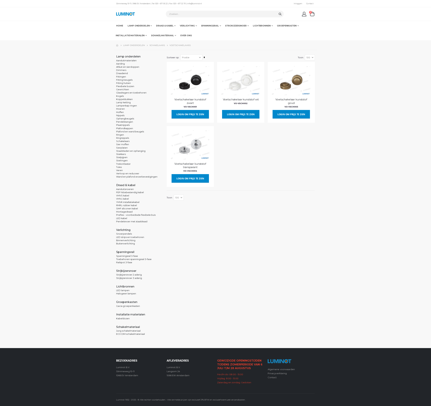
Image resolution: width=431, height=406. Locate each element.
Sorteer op (173, 57)
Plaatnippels (123, 125)
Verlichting (123, 230)
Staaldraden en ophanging (130, 151)
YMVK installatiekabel (127, 202)
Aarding (120, 63)
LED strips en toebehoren (130, 237)
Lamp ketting (123, 102)
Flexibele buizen (125, 86)
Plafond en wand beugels (130, 131)
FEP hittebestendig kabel (130, 192)
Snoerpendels (124, 234)
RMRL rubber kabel (126, 205)
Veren (119, 170)
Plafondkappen (124, 128)
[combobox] (225, 14)
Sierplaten (122, 148)
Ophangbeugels (125, 118)
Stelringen (122, 160)
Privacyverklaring (277, 373)
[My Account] (304, 14)
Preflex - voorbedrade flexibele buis (136, 215)
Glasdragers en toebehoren (131, 92)
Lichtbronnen (125, 286)
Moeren (120, 109)
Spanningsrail (125, 252)
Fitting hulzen (123, 83)
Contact (309, 3)
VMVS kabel (122, 195)
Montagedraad (124, 211)
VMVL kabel (122, 199)
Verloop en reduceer (127, 173)
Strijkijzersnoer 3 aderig (129, 278)
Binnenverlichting (125, 240)
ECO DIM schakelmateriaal (130, 334)
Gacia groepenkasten (128, 306)
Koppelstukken (124, 99)
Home (117, 45)
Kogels (120, 96)
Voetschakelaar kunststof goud (291, 101)
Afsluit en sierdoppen (127, 67)
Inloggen (298, 3)
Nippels (120, 115)
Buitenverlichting (125, 243)
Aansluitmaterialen (126, 60)
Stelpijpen (121, 157)
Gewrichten (122, 89)
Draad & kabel (125, 185)
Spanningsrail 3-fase (127, 256)
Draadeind (122, 73)
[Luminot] (125, 13)
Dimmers (121, 70)
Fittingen (121, 76)
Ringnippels (122, 138)
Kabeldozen (123, 318)
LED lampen (122, 290)
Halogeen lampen (126, 293)
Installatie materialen (130, 314)
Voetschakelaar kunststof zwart (190, 101)
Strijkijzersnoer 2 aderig (129, 274)
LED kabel (121, 218)
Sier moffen (122, 144)
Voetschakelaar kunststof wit (241, 99)
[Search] (280, 14)
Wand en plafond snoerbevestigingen (136, 176)
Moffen (120, 112)
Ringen (120, 135)
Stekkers (121, 154)
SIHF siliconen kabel (127, 208)
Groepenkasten (126, 302)
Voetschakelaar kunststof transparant (190, 165)
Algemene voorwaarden (281, 369)
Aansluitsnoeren (125, 189)
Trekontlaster (123, 164)
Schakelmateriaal (128, 327)
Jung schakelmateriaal (128, 331)
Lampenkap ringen (126, 105)
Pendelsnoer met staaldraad (131, 221)
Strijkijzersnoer (126, 270)
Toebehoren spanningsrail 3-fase (134, 259)
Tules (119, 167)
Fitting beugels (124, 80)
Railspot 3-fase (124, 262)
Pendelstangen (124, 122)
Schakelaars (157, 45)
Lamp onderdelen (134, 45)
